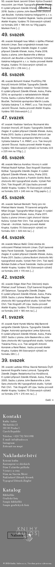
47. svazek (12, 117)
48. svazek (13, 74)
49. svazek (13, 34)
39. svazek (13, 360)
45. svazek (13, 197)
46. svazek (13, 157)
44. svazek (13, 237)
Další (50, 400)
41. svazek (12, 317)
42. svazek (13, 277)
